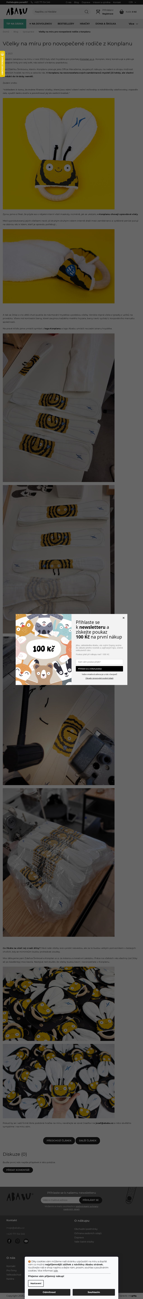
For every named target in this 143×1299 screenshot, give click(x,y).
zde (56, 1270)
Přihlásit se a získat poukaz (90, 668)
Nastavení (35, 1283)
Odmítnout (49, 1292)
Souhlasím (94, 1292)
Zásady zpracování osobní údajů (99, 678)
